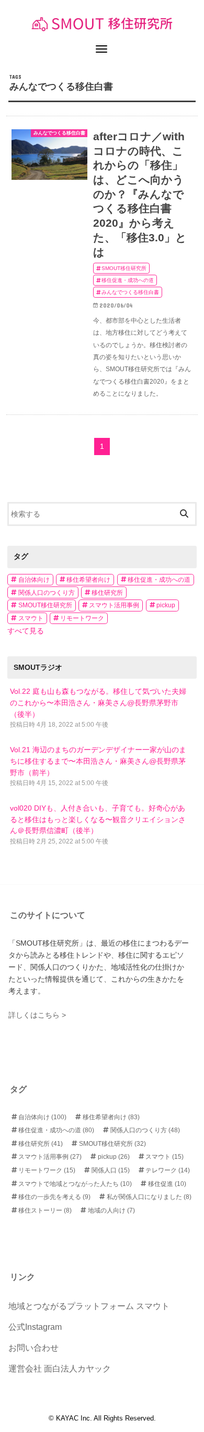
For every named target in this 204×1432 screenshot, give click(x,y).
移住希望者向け (88, 579)
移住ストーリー (45, 1210)
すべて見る (25, 631)
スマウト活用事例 (114, 605)
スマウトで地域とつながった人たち (75, 1184)
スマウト (30, 618)
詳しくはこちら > (37, 1015)
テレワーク (167, 1170)
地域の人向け (111, 1210)
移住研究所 (107, 592)
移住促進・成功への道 (159, 579)
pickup (165, 605)
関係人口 (111, 1170)
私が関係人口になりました (149, 1197)
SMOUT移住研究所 (45, 605)
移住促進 (167, 1184)
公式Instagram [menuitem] (35, 1327)
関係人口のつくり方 (46, 592)
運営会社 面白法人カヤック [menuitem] (59, 1368)
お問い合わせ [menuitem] (33, 1347)
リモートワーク (82, 618)
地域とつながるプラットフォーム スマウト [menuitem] (88, 1306)
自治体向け (34, 579)
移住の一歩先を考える (54, 1197)
